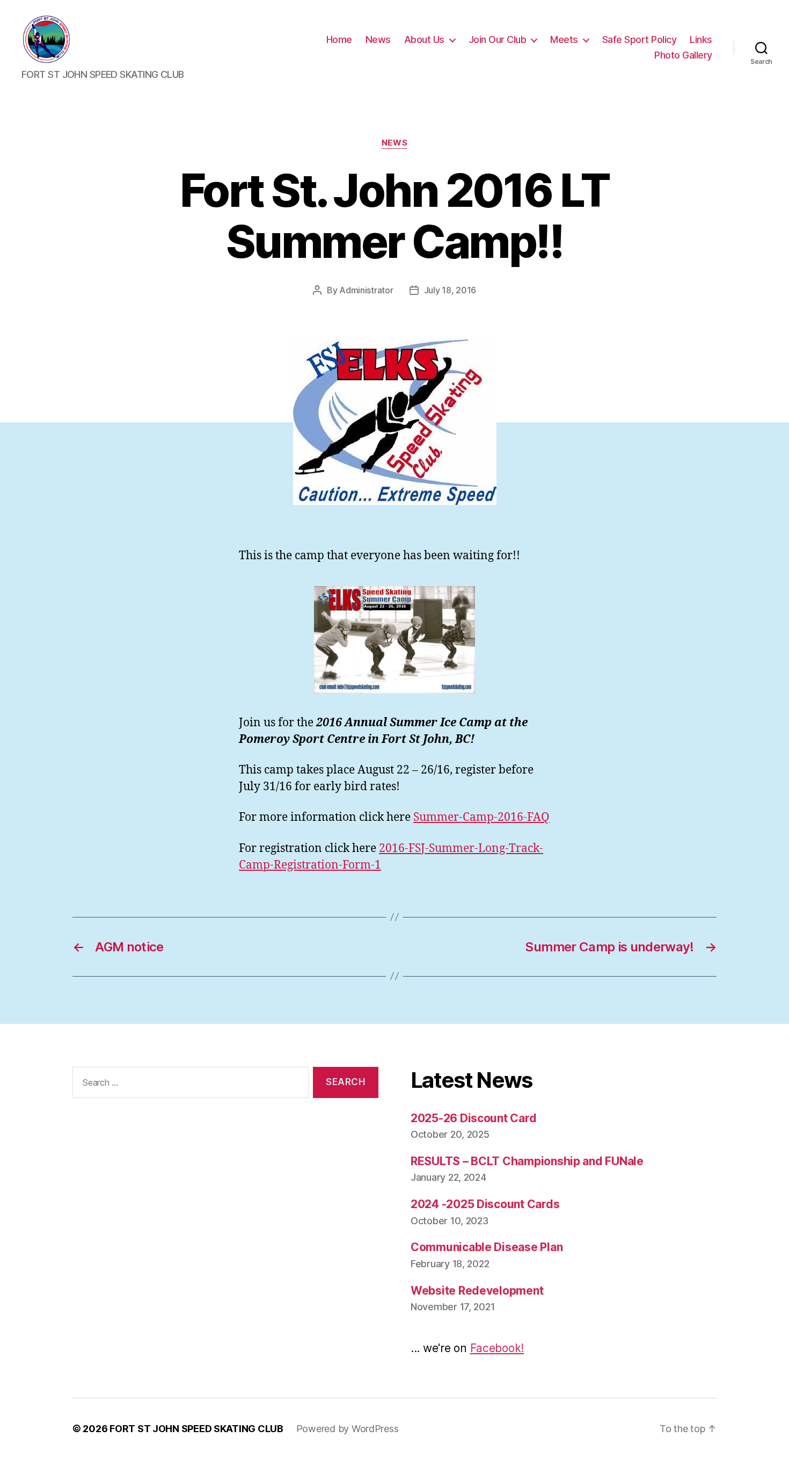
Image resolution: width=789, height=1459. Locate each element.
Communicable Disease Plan (486, 1247)
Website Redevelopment (477, 1290)
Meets (564, 39)
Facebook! (497, 1348)
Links (701, 39)
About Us (424, 39)
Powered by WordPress (347, 1428)
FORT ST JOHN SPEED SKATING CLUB (196, 1428)
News (378, 39)
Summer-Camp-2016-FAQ (481, 817)
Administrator (366, 290)
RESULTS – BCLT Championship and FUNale (527, 1161)
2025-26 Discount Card (473, 1118)
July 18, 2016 (450, 290)
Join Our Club (498, 39)
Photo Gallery (683, 55)
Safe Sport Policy (639, 39)
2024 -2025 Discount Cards (485, 1204)
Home (339, 39)
